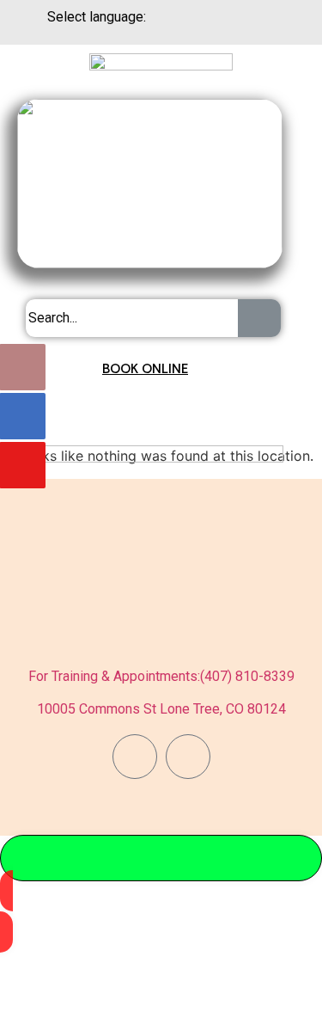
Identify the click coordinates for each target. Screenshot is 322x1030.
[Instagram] (188, 756)
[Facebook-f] (134, 756)
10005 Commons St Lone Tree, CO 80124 (161, 709)
